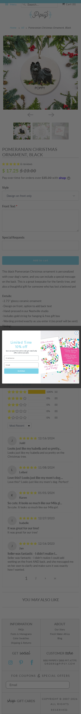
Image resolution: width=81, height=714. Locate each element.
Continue (21, 371)
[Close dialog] (76, 333)
